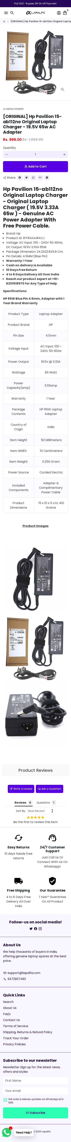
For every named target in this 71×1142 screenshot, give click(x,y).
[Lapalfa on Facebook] (35, 929)
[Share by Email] (40, 177)
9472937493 (14, 979)
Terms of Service (15, 1026)
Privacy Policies (14, 1044)
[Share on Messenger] (47, 177)
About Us (9, 1008)
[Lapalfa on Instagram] (40, 929)
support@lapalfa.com (21, 973)
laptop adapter (13, 108)
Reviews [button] (20, 802)
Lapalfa (46, 1131)
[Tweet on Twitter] (26, 177)
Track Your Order (16, 1038)
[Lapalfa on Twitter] (31, 929)
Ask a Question (51, 789)
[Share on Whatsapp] (33, 177)
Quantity (9, 148)
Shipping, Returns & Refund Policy (27, 1032)
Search (8, 1002)
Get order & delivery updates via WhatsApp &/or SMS (36, 1101)
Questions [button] (43, 802)
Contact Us (11, 1020)
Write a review (22, 789)
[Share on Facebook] (19, 177)
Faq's (7, 1014)
